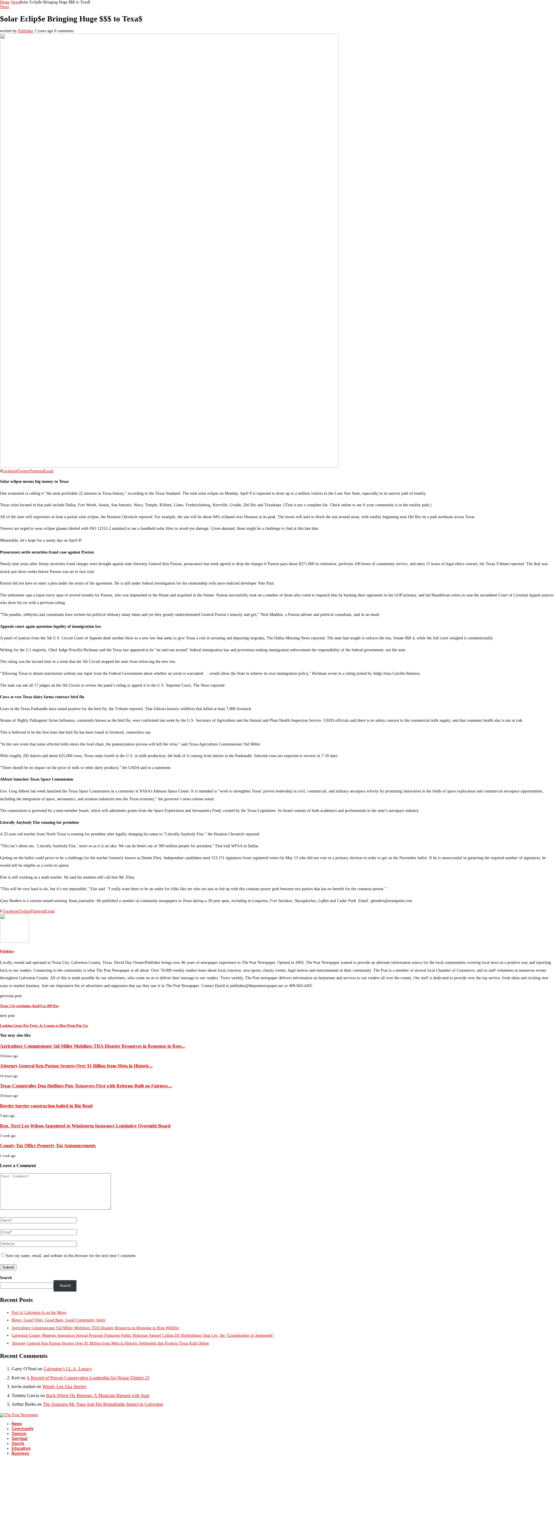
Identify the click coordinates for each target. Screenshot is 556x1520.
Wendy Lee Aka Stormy (64, 1386)
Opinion (19, 1433)
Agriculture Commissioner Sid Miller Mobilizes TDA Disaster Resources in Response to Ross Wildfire (95, 1328)
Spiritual (20, 1438)
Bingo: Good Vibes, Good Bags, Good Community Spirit (58, 1320)
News (15, 2)
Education (21, 1448)
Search (6, 1278)
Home (5, 2)
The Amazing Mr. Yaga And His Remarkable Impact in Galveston (103, 1404)
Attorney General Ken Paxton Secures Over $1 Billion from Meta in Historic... (76, 1066)
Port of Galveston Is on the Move (39, 1312)
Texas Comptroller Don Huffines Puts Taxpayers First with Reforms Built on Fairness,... (86, 1086)
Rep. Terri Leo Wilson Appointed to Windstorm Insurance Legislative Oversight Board (85, 1126)
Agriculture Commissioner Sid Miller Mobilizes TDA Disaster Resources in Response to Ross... (92, 1046)
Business (20, 1453)
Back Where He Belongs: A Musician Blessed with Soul (97, 1395)
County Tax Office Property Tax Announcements (48, 1145)
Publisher (25, 31)
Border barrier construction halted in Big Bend (46, 1106)
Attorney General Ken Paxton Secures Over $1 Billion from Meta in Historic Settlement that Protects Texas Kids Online (110, 1343)
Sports (18, 1443)
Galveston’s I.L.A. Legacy (67, 1368)
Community (22, 1428)
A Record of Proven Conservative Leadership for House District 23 (87, 1377)
